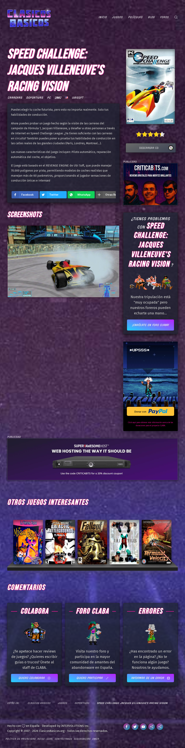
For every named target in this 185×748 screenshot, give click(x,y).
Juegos (117, 17)
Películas (135, 17)
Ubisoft (77, 97)
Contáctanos (63, 739)
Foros (164, 17)
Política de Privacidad (20, 739)
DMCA (95, 739)
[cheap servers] (92, 459)
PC (49, 97)
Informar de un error (148, 678)
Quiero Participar (90, 678)
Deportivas (34, 97)
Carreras (15, 97)
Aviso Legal (45, 739)
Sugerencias (82, 739)
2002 (58, 97)
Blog (151, 17)
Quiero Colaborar (32, 678)
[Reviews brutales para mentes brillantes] (150, 184)
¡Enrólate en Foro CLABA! (150, 325)
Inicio (102, 17)
